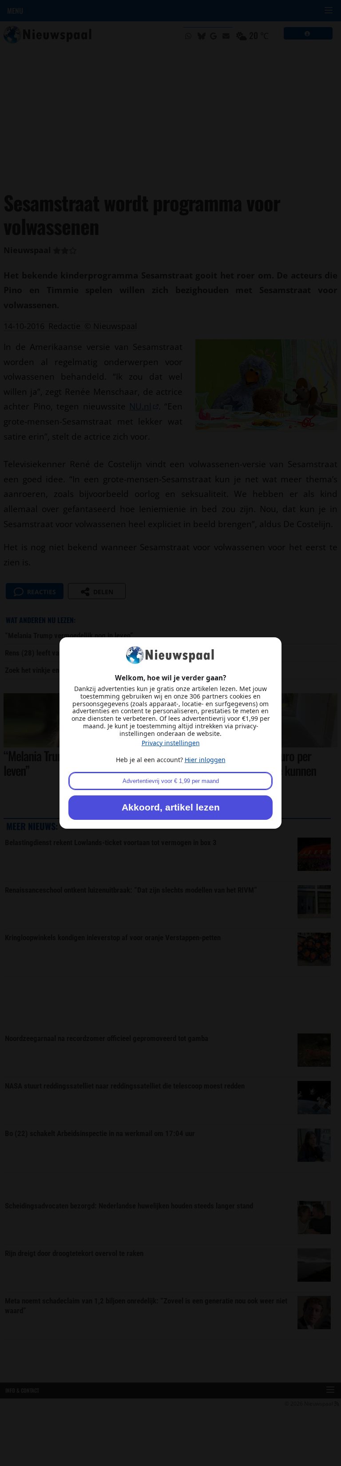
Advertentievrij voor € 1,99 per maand (171, 781)
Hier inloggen (205, 759)
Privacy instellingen (171, 743)
